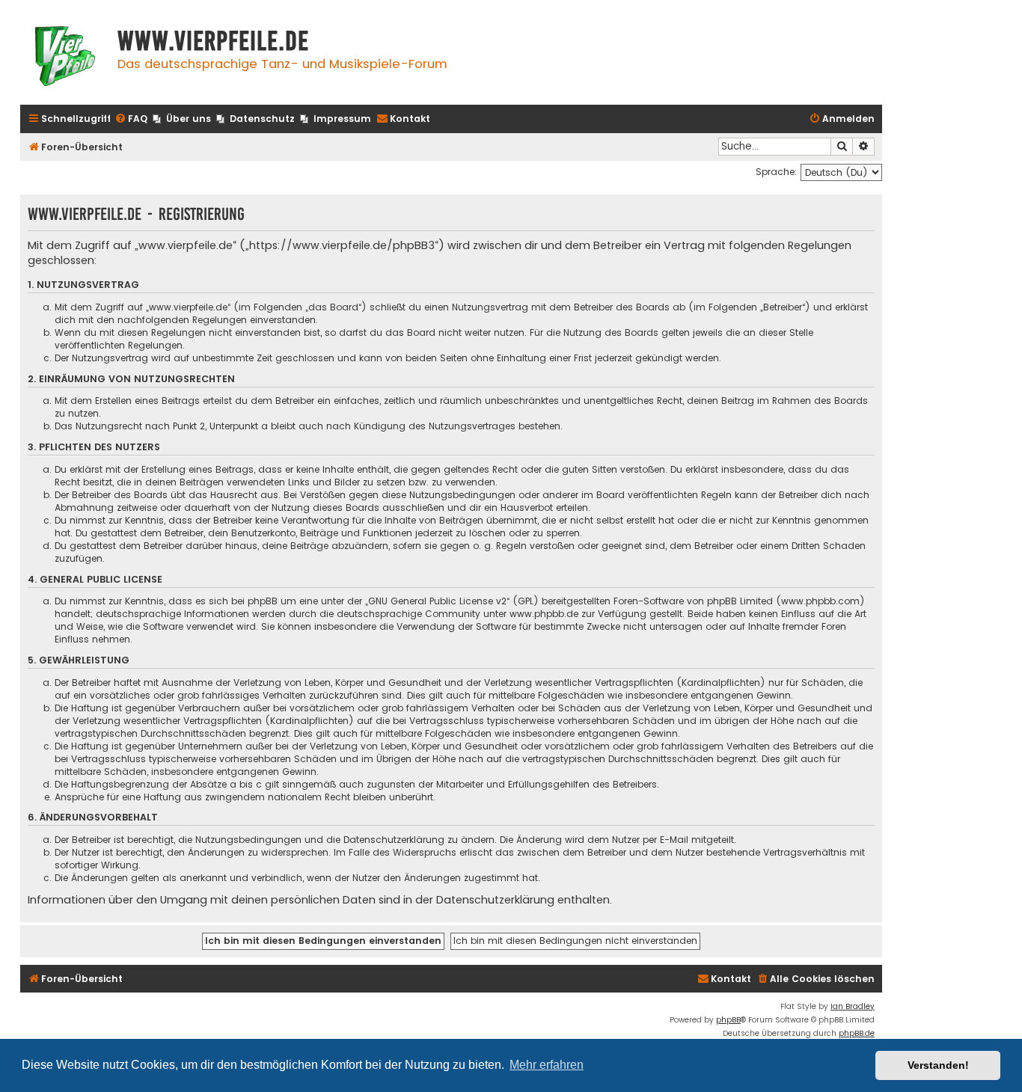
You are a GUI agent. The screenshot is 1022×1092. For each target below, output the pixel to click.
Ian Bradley (852, 1006)
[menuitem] (130, 119)
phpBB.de (857, 1033)
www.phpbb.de (544, 613)
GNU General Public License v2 (437, 601)
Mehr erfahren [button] (547, 1064)
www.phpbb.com (820, 601)
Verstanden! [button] (938, 1065)
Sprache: (776, 171)
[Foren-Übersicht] (65, 58)
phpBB (728, 1019)
